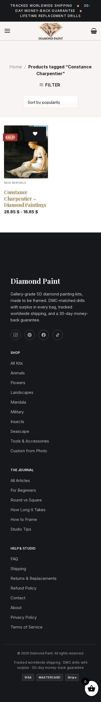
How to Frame (24, 519)
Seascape (20, 431)
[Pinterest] (30, 335)
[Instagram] (16, 335)
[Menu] (7, 30)
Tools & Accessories (30, 441)
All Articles (20, 480)
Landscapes (22, 392)
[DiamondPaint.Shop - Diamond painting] (51, 31)
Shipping (18, 568)
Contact (18, 597)
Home (15, 66)
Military (17, 411)
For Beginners (23, 490)
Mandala (18, 402)
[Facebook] (44, 335)
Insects (17, 421)
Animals (18, 372)
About (16, 607)
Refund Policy (23, 588)
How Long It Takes (28, 509)
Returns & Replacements (34, 578)
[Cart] (94, 31)
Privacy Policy (24, 617)
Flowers (18, 382)
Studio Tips (21, 529)
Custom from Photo (29, 450)
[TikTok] (58, 335)
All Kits (17, 363)
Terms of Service (27, 627)
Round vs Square (26, 500)
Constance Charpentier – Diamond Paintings (25, 198)
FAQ (14, 558)
